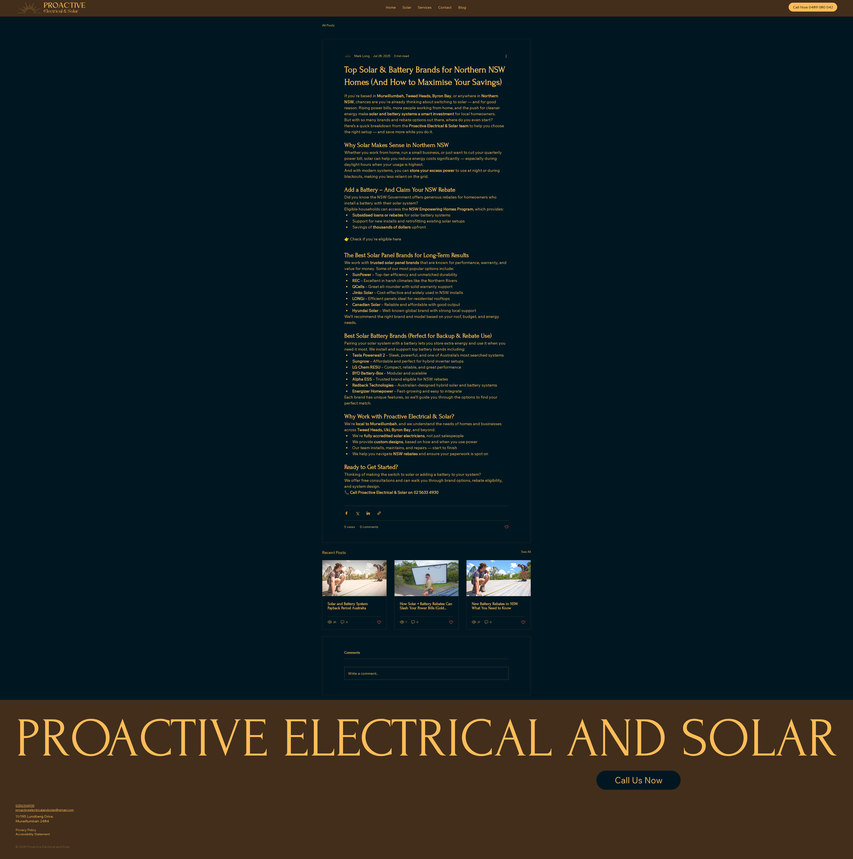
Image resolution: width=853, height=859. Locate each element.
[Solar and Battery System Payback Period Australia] (354, 578)
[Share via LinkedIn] (368, 513)
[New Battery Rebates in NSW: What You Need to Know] (498, 578)
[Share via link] (379, 513)
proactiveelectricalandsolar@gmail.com (45, 810)
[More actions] (506, 56)
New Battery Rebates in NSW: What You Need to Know (495, 606)
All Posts (328, 25)
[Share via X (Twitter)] (357, 513)
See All (526, 552)
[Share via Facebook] (346, 513)
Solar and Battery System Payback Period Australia (348, 606)
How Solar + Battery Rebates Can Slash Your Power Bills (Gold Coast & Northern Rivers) (426, 606)
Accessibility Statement (33, 834)
